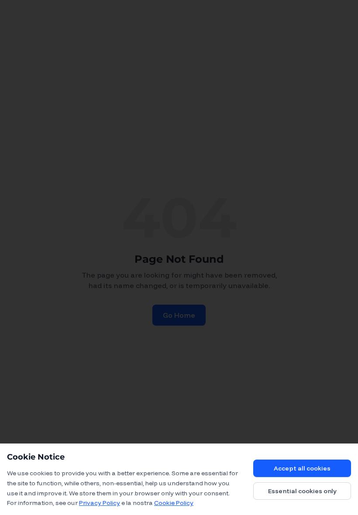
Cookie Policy (173, 503)
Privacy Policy (99, 503)
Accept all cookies (302, 468)
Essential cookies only (302, 491)
